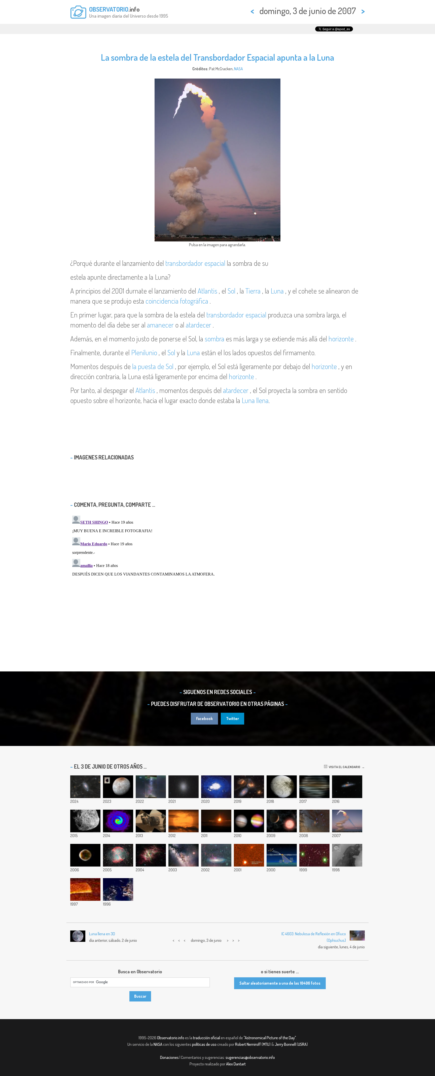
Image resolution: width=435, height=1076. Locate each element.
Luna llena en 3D (102, 933)
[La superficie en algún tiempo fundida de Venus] (85, 889)
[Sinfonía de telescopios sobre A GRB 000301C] (249, 855)
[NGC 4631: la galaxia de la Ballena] (347, 786)
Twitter (232, 718)
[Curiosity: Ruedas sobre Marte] (151, 821)
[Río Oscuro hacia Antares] (314, 821)
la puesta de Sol (152, 366)
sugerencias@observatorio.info (250, 1057)
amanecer (160, 324)
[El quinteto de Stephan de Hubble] (249, 786)
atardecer (198, 324)
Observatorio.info (170, 1037)
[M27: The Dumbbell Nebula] (118, 855)
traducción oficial (206, 1037)
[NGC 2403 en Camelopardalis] (85, 786)
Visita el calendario (343, 767)
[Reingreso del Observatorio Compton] (282, 855)
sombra (214, 338)
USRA (302, 1044)
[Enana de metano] (314, 855)
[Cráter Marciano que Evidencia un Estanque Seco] (347, 855)
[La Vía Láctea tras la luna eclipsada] (183, 855)
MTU (266, 1044)
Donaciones (169, 1057)
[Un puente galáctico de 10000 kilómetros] (151, 786)
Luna (277, 290)
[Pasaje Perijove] (314, 786)
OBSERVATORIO (108, 9)
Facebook (204, 718)
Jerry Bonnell (285, 1044)
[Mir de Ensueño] (118, 889)
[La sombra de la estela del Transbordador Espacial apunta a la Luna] (347, 821)
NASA (238, 68)
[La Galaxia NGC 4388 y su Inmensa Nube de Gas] (216, 855)
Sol (231, 290)
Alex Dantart (236, 1063)
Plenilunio (144, 352)
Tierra (253, 290)
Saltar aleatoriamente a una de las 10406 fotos (279, 983)
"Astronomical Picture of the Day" (270, 1037)
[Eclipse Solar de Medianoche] (216, 821)
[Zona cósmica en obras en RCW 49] (151, 855)
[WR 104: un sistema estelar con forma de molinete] (118, 821)
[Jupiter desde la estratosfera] (249, 821)
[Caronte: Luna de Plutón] (118, 786)
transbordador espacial (195, 263)
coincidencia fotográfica (177, 300)
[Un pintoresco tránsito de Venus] (183, 821)
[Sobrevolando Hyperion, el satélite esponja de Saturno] (85, 821)
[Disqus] (217, 576)
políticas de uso (204, 1044)
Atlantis (207, 290)
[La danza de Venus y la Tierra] (216, 786)
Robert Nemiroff (248, 1044)
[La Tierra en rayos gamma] (85, 855)
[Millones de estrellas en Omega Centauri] (183, 786)
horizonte (341, 338)
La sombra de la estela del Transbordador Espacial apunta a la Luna (217, 57)
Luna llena (255, 400)
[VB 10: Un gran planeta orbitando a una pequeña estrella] (282, 821)
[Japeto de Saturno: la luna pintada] (282, 786)
